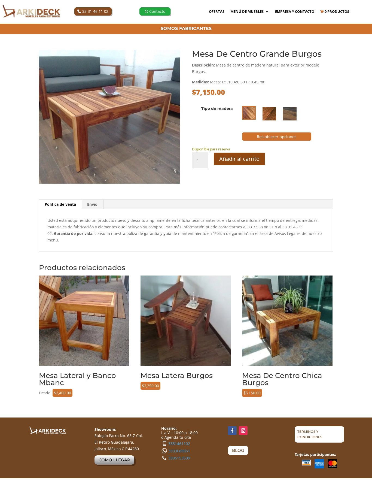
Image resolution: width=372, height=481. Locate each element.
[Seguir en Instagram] (243, 430)
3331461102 (179, 443)
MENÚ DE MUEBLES (247, 12)
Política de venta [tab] (60, 204)
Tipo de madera (217, 108)
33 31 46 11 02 (94, 11)
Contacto (156, 11)
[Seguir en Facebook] (232, 430)
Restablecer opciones (276, 136)
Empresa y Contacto (294, 12)
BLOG (238, 450)
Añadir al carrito (239, 158)
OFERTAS (216, 12)
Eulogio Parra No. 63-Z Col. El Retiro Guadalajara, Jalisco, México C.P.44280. (118, 442)
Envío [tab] (92, 204)
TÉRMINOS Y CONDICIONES (309, 434)
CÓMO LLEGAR (114, 459)
